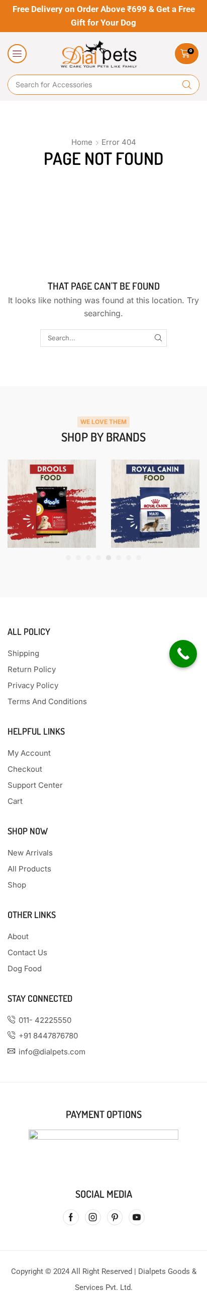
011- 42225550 (45, 1020)
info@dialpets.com (52, 1051)
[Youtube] (137, 1217)
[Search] (187, 84)
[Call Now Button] (183, 654)
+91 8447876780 (48, 1035)
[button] (17, 53)
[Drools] (52, 504)
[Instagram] (93, 1217)
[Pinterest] (115, 1217)
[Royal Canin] (155, 504)
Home (81, 142)
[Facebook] (71, 1217)
